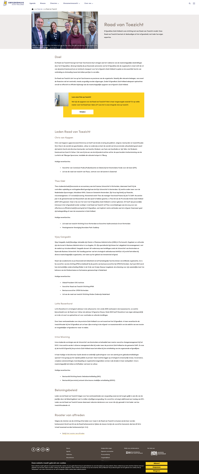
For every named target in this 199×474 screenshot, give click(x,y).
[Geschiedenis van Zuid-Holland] (134, 452)
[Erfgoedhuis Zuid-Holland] (13, 3)
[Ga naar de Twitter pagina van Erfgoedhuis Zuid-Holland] (38, 449)
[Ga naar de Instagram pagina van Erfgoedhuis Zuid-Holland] (43, 449)
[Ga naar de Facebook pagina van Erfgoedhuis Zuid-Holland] (33, 449)
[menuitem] (32, 3)
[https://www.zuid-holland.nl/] (157, 453)
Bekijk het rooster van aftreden (73, 433)
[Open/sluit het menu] (194, 3)
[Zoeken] (190, 3)
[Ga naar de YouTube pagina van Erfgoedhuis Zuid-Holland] (47, 449)
